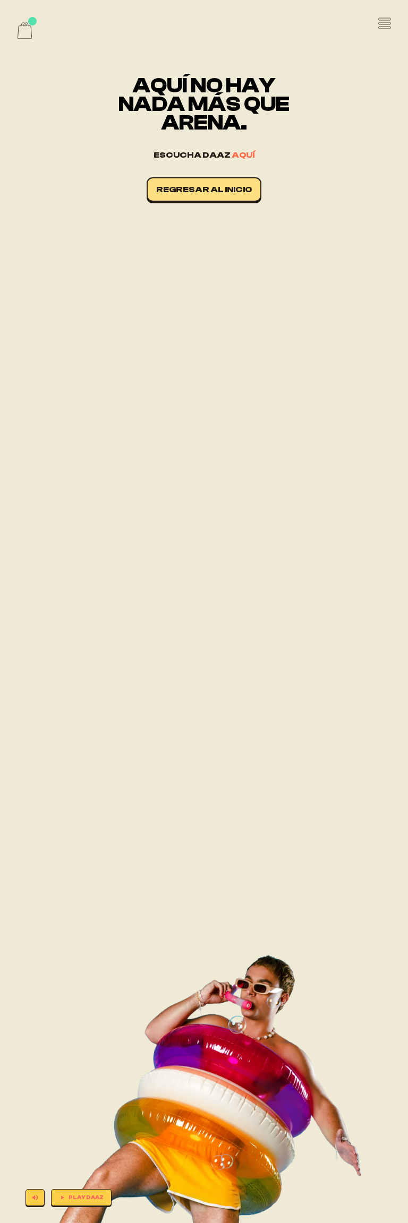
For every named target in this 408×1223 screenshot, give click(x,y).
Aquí (243, 155)
